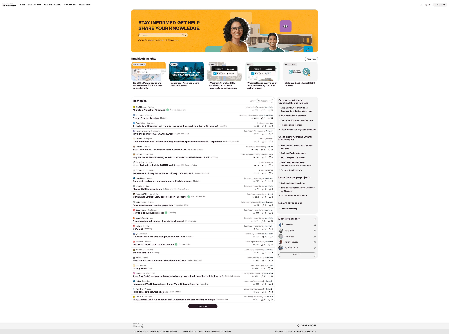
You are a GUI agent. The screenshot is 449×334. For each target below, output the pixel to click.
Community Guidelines (221, 331)
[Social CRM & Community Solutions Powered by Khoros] (138, 325)
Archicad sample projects (293, 183)
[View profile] (134, 107)
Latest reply (250, 107)
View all (311, 59)
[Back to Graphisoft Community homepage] (9, 4)
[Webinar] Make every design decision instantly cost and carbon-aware (262, 85)
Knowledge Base (34, 5)
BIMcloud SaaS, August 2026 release (300, 84)
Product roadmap (289, 209)
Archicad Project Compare (293, 153)
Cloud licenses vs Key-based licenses (298, 129)
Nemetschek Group (307, 331)
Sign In (441, 4)
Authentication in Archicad (293, 115)
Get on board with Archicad (294, 195)
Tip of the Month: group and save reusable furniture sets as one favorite (147, 85)
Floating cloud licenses (291, 125)
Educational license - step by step (297, 120)
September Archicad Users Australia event (185, 84)
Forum (22, 5)
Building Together (52, 5)
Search (421, 5)
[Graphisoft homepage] (306, 326)
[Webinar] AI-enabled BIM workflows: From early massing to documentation (223, 85)
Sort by (252, 101)
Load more (203, 306)
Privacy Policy (189, 331)
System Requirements (291, 170)
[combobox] (163, 35)
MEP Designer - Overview (293, 158)
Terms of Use (204, 331)
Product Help (84, 5)
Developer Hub (69, 5)
